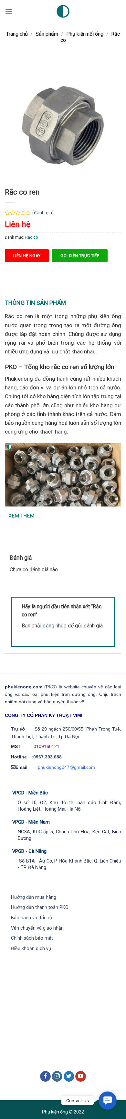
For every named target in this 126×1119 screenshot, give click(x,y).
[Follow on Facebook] (45, 1076)
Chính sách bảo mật (32, 938)
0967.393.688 (47, 756)
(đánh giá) (43, 213)
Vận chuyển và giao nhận (37, 928)
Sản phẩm (47, 34)
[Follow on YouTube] (80, 1076)
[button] (108, 1100)
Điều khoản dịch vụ (31, 948)
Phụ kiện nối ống (84, 34)
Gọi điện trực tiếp (79, 255)
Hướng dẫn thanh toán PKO (39, 907)
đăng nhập (55, 626)
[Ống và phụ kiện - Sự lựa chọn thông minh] (63, 11)
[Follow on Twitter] (69, 1076)
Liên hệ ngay (26, 255)
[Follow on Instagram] (57, 1076)
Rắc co (31, 237)
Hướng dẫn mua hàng (33, 897)
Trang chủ (17, 34)
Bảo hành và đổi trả (31, 918)
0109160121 (46, 746)
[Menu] (9, 11)
